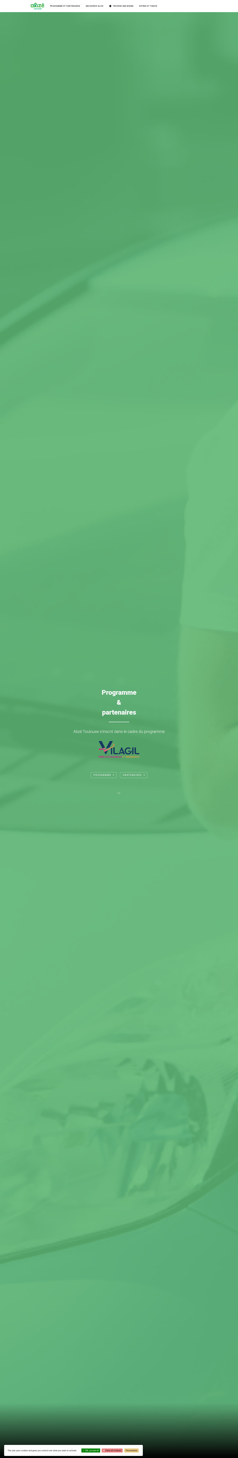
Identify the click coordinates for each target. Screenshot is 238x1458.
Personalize (131, 1450)
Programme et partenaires (65, 6)
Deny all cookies (113, 1450)
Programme (103, 775)
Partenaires (133, 775)
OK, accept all (92, 1450)
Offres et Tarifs (148, 6)
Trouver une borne (123, 6)
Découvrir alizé (94, 6)
